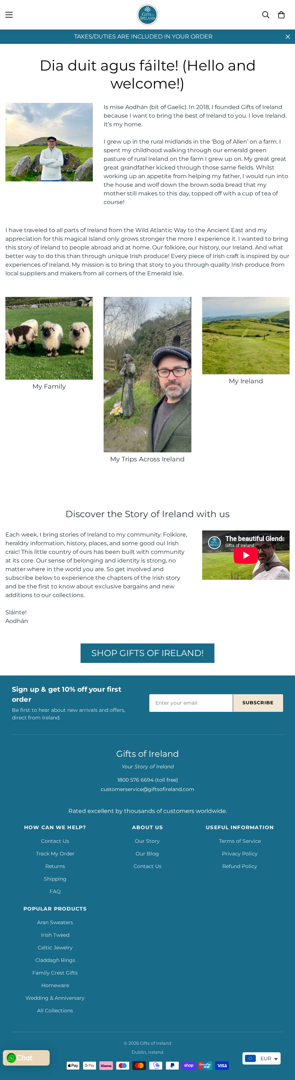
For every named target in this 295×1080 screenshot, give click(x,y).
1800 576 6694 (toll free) (147, 780)
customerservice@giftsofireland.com (147, 789)
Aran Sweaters (55, 922)
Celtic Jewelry (55, 947)
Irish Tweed (55, 935)
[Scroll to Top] (281, 1040)
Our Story (147, 841)
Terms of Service (240, 841)
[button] (281, 14)
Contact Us (55, 841)
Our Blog (147, 853)
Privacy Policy (240, 853)
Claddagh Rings (55, 960)
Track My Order (55, 853)
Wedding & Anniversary (55, 998)
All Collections (55, 1010)
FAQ (55, 891)
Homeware (55, 985)
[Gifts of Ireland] (147, 15)
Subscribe (258, 702)
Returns (55, 866)
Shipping (55, 879)
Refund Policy (239, 866)
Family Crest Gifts (55, 973)
